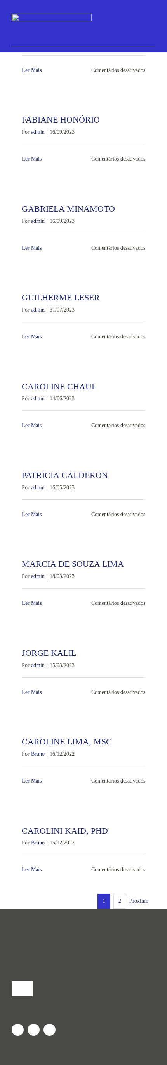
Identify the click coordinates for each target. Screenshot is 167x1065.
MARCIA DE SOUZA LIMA (73, 564)
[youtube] (34, 1030)
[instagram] (18, 1030)
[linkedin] (49, 1030)
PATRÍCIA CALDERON (65, 475)
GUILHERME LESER (61, 297)
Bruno (38, 754)
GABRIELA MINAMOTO (68, 209)
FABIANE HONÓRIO (61, 119)
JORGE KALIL (49, 653)
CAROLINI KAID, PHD (65, 831)
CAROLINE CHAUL (59, 386)
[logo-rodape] (83, 933)
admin (38, 132)
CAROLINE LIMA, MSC (67, 741)
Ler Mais (32, 70)
